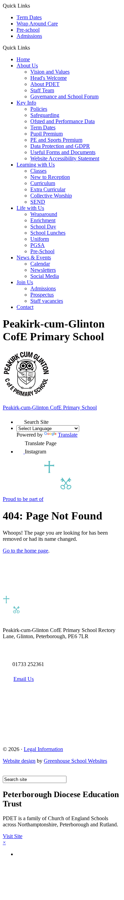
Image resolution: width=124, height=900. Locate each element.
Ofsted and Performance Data (62, 121)
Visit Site (12, 836)
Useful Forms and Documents (62, 152)
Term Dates (29, 17)
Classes (38, 171)
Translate (68, 435)
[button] (32, 47)
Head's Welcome (48, 78)
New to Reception (50, 177)
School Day (43, 226)
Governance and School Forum (64, 96)
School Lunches (47, 233)
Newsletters (43, 270)
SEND (37, 202)
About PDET (45, 84)
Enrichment (42, 220)
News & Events (34, 257)
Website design (19, 761)
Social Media (44, 276)
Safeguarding (44, 115)
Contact (25, 307)
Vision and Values (50, 72)
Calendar (40, 264)
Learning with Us (36, 165)
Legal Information (43, 749)
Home (23, 59)
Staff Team (42, 90)
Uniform (39, 239)
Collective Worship (51, 196)
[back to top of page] (6, 772)
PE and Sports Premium (56, 140)
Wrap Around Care (37, 23)
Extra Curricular (47, 189)
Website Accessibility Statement (64, 158)
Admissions (29, 36)
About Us (27, 65)
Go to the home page (25, 551)
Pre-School (42, 251)
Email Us (23, 679)
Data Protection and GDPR (60, 146)
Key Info (26, 103)
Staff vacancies (46, 301)
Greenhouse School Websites (75, 761)
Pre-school (28, 30)
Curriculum (42, 183)
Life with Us (30, 208)
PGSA (37, 245)
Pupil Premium (46, 134)
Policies (38, 109)
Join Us (25, 282)
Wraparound (43, 214)
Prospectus (42, 295)
